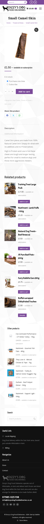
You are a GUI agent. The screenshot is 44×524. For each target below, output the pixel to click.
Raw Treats (16, 100)
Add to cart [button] (24, 202)
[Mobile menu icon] (40, 8)
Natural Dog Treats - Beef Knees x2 (27, 233)
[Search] (25, 2)
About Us (5, 460)
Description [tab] (9, 128)
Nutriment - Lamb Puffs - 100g (28, 209)
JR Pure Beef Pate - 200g (26, 256)
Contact (5, 470)
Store (4, 465)
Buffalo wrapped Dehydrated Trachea (27, 300)
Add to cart (24, 91)
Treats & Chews (26, 100)
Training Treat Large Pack (27, 186)
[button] (36, 30)
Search (34, 419)
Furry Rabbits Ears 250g (28, 278)
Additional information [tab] (14, 134)
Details (22, 315)
